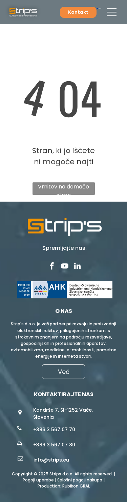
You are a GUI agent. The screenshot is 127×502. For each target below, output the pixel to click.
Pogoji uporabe (38, 480)
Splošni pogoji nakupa (79, 480)
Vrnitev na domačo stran (63, 189)
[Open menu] (112, 12)
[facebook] (51, 266)
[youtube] (64, 266)
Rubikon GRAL (76, 486)
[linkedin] (77, 266)
